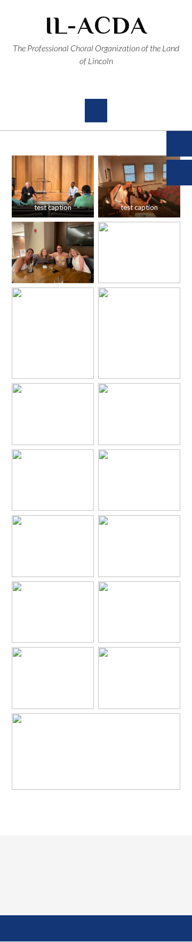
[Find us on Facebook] (87, 85)
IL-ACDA (96, 25)
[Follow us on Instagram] (105, 85)
